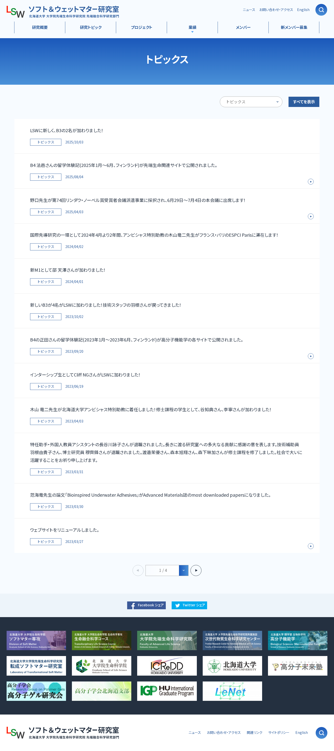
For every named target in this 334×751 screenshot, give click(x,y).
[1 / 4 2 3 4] (167, 570)
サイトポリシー (278, 732)
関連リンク (254, 732)
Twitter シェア (193, 605)
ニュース (249, 10)
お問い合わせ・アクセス (276, 10)
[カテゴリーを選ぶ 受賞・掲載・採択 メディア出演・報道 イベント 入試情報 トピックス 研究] (251, 101)
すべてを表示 (304, 101)
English (303, 10)
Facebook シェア (151, 605)
